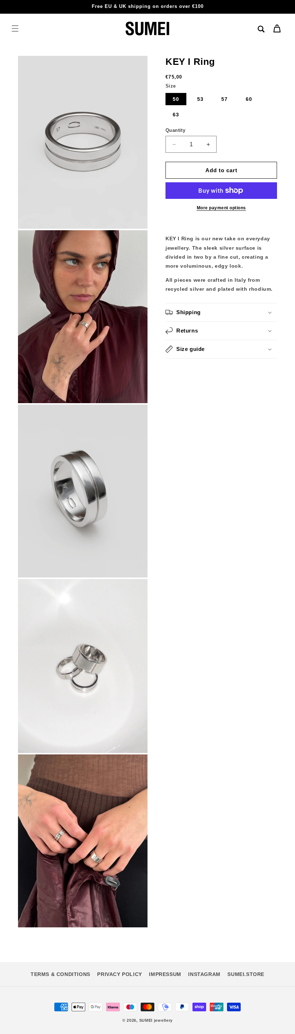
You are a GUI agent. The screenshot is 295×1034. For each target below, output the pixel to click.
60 (249, 99)
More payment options (221, 207)
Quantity (175, 130)
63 (176, 114)
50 (176, 99)
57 (224, 99)
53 (200, 99)
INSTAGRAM (204, 974)
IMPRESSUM (165, 974)
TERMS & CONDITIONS (60, 974)
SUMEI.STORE (245, 974)
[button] (15, 28)
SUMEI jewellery (156, 1020)
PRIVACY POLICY (119, 974)
